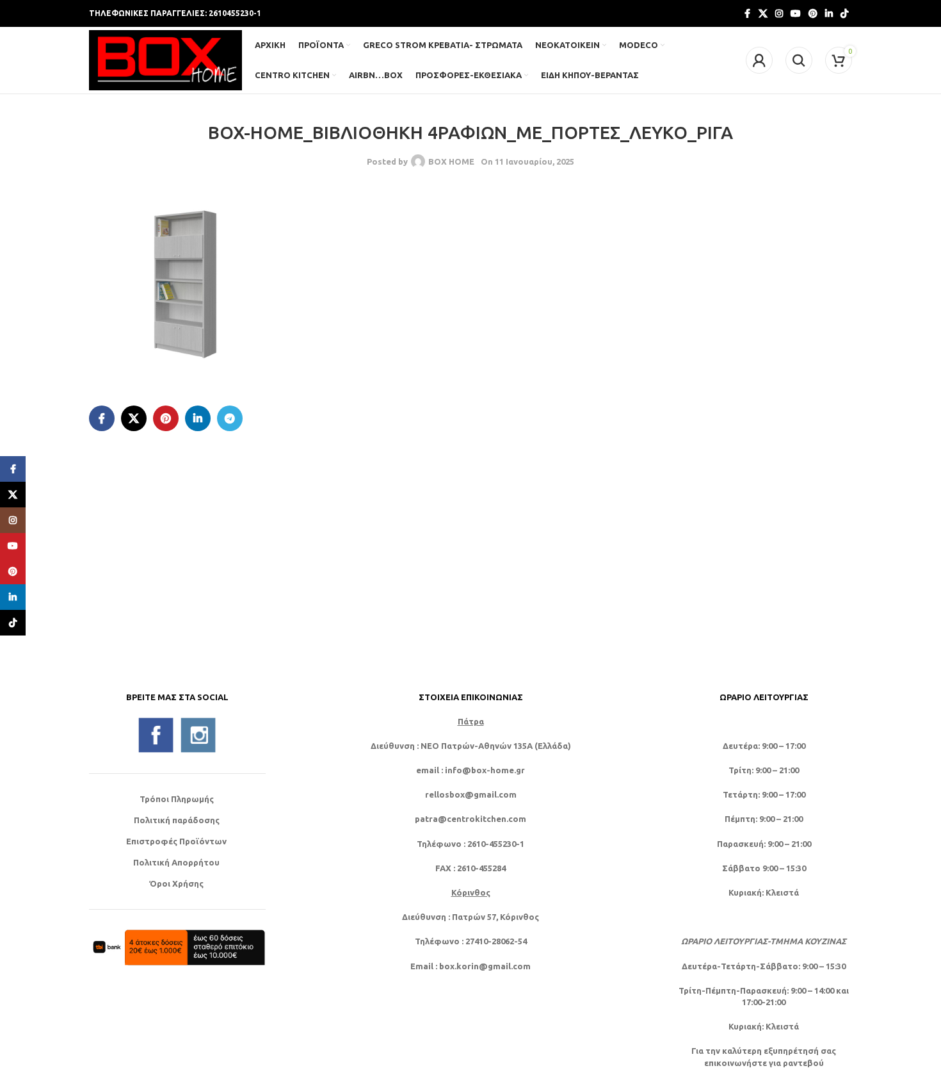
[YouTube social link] (796, 13)
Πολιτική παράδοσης (177, 820)
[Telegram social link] (230, 418)
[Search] (799, 60)
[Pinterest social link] (813, 13)
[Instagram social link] (779, 13)
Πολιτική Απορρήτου (176, 862)
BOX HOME (451, 161)
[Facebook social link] (747, 13)
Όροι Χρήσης (176, 883)
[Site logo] (165, 58)
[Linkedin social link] (829, 13)
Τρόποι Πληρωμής (177, 798)
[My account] (759, 60)
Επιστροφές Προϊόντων (176, 841)
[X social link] (763, 13)
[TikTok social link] (844, 13)
